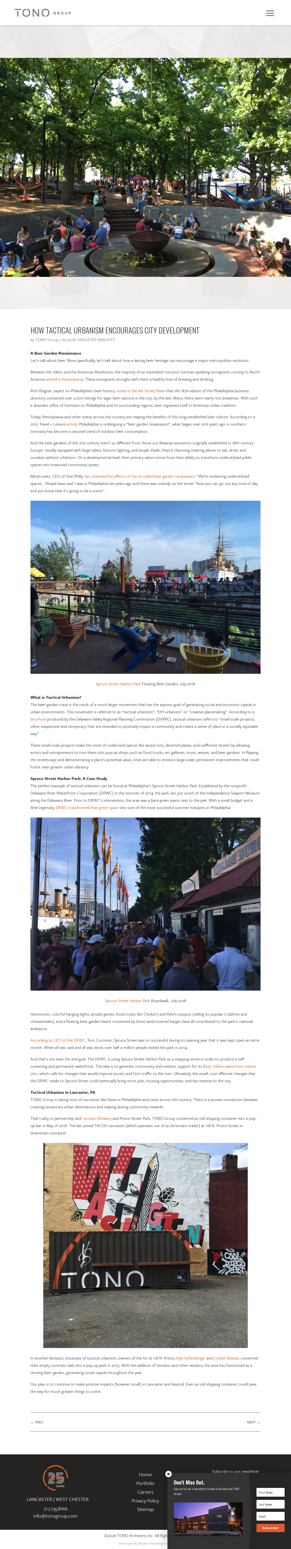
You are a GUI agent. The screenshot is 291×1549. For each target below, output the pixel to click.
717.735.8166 (56, 1508)
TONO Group (46, 339)
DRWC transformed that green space (87, 807)
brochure (38, 719)
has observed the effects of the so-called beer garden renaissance (139, 476)
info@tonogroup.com (55, 1515)
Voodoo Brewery (97, 1118)
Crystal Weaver (226, 1358)
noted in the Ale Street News (140, 390)
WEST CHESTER (72, 1499)
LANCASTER (39, 1499)
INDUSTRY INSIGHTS (97, 339)
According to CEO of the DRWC (57, 1040)
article (71, 424)
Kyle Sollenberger (190, 1358)
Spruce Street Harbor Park (118, 684)
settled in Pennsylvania (64, 379)
